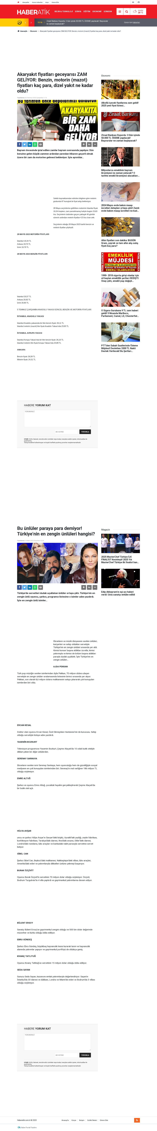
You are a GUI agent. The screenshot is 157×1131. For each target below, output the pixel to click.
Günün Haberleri (37, 2)
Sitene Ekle (55, 2)
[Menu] (120, 11)
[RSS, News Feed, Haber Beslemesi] (137, 1120)
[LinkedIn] (29, 144)
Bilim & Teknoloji (64, 11)
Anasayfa (65, 1120)
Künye (74, 1120)
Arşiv (47, 2)
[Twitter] (24, 144)
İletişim (81, 1120)
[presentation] (25, 22)
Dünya (78, 11)
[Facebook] (19, 144)
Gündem (108, 11)
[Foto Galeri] (138, 2)
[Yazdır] (40, 144)
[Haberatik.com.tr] (33, 11)
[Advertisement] (78, 52)
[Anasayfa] (18, 2)
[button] (83, 144)
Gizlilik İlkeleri (92, 1120)
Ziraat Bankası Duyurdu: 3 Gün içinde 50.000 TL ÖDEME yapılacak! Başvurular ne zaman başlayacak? (77, 22)
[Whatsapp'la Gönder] (35, 144)
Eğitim (87, 11)
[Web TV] (133, 2)
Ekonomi (97, 11)
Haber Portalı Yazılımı (29, 1127)
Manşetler (26, 2)
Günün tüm (132, 22)
